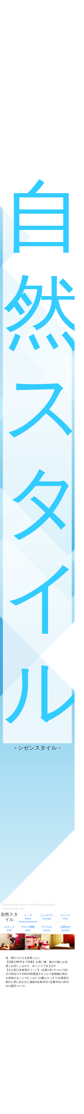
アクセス (46, 928)
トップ (28, 916)
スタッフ (9, 928)
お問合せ (65, 928)
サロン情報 (28, 928)
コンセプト (46, 916)
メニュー (65, 916)
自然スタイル (43, 450)
